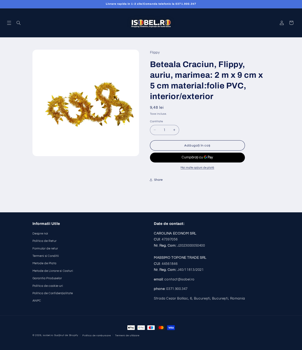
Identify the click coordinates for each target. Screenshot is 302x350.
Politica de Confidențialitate (52, 293)
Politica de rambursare (96, 335)
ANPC (36, 300)
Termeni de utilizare (127, 335)
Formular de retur (45, 248)
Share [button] (158, 179)
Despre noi (40, 233)
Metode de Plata (44, 263)
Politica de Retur (44, 240)
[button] (9, 22)
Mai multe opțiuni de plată (197, 167)
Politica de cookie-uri (47, 285)
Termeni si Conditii (45, 255)
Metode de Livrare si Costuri (52, 270)
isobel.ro (48, 335)
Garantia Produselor (47, 278)
